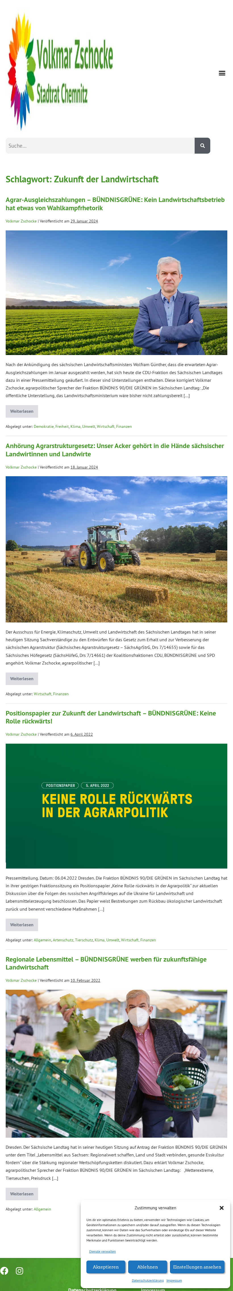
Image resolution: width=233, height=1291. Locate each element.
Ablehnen (147, 1266)
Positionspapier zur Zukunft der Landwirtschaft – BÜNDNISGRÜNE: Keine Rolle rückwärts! (111, 717)
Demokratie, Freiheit (51, 426)
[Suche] (202, 146)
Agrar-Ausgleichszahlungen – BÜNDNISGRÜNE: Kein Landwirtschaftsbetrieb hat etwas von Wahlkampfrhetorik (115, 203)
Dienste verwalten (102, 1251)
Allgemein (42, 940)
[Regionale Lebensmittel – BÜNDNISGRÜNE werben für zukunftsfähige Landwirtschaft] (116, 1064)
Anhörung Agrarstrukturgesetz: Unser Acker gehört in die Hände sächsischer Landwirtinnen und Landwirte (115, 449)
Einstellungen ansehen (197, 1266)
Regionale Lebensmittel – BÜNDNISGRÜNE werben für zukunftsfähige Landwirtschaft (106, 963)
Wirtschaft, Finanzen (114, 426)
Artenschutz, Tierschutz (73, 940)
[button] (221, 1208)
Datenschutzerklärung (148, 1280)
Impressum (174, 1280)
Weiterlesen (24, 409)
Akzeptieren (106, 1266)
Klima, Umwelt (82, 426)
